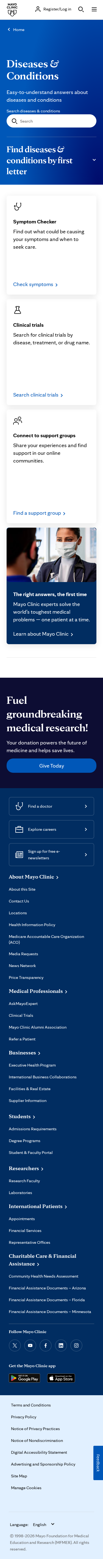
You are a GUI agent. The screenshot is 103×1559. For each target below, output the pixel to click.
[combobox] (51, 121)
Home (18, 29)
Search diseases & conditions (33, 110)
